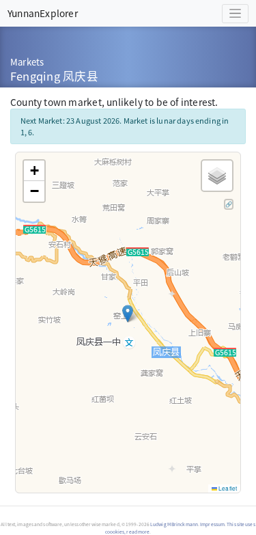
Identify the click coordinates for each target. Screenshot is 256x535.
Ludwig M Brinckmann (174, 524)
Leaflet (227, 488)
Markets (27, 61)
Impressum (212, 524)
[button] (127, 314)
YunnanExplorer (43, 13)
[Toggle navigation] (235, 13)
